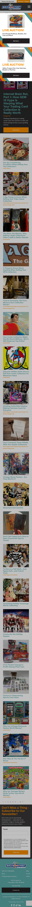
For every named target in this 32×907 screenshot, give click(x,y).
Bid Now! (16, 41)
